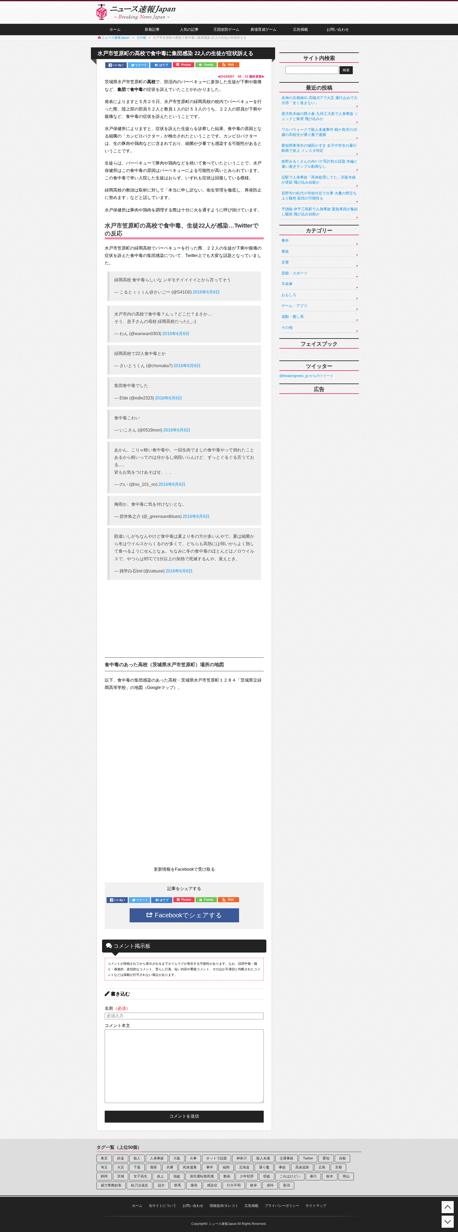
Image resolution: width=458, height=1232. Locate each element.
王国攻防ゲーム (226, 29)
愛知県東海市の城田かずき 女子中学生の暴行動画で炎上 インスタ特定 (319, 148)
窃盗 (266, 1176)
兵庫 (169, 1167)
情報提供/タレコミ (224, 1206)
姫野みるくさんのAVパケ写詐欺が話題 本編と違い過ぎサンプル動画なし (319, 163)
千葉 (137, 1167)
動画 (226, 1176)
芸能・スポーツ (294, 273)
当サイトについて (162, 1206)
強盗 (176, 1176)
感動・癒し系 (292, 316)
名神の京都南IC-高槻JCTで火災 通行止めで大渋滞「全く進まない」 (319, 100)
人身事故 (157, 1158)
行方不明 (234, 1185)
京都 (338, 1167)
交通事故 (286, 1158)
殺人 (137, 1158)
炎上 (160, 1176)
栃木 (329, 1176)
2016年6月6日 (206, 292)
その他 (287, 327)
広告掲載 (300, 29)
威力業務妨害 (111, 1185)
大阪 (176, 1158)
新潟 (286, 1185)
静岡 (104, 1176)
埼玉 (104, 1167)
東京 (104, 1158)
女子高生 (140, 1176)
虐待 (270, 1185)
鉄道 (120, 1158)
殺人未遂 (263, 1158)
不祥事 (287, 284)
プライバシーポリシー (282, 1206)
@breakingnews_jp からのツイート (306, 376)
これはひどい (290, 1176)
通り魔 (264, 1167)
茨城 (120, 1176)
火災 (120, 1167)
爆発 (194, 1185)
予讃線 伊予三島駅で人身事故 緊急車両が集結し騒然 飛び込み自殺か (319, 211)
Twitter (308, 1158)
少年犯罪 (247, 1176)
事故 (285, 251)
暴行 (313, 1176)
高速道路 (302, 1167)
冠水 (161, 1185)
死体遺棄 (190, 1167)
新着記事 (152, 29)
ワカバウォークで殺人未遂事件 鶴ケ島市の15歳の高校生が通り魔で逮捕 (319, 132)
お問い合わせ (338, 29)
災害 (285, 262)
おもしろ (288, 295)
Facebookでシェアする (187, 915)
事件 (285, 240)
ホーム (115, 29)
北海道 (244, 1167)
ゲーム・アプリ (294, 306)
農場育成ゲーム (263, 29)
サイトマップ (316, 1206)
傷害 (153, 1167)
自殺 (342, 1158)
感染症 (212, 1185)
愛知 (326, 1158)
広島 (322, 1167)
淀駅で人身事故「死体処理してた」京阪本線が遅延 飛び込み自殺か (318, 179)
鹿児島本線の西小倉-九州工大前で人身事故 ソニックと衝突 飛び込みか (319, 116)
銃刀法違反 (139, 1185)
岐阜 (253, 1185)
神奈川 (241, 1158)
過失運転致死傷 (202, 1176)
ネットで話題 (216, 1158)
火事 (193, 1158)
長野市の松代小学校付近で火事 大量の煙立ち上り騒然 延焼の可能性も (319, 195)
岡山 (346, 1176)
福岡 (226, 1167)
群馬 (177, 1185)
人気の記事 (189, 29)
